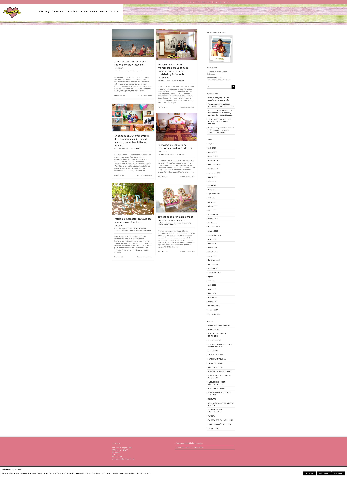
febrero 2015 (213, 302)
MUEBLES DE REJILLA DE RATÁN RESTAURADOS (219, 377)
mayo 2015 (212, 289)
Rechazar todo (323, 473)
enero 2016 (212, 256)
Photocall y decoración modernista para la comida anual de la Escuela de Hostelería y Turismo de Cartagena (173, 71)
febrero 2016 (213, 252)
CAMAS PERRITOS (214, 340)
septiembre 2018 (214, 235)
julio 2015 (212, 281)
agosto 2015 (213, 277)
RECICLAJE (212, 399)
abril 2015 (212, 293)
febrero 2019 (213, 219)
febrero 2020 (213, 206)
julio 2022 (212, 198)
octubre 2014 (213, 310)
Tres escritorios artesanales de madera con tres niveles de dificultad (219, 121)
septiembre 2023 (214, 194)
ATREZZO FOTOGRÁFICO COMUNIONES (217, 335)
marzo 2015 (212, 297)
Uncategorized (137, 71)
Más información (119, 95)
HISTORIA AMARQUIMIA (217, 359)
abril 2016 (212, 244)
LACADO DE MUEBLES (140, 228)
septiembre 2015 (214, 273)
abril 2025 (212, 148)
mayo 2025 (212, 144)
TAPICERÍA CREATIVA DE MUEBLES (123, 230)
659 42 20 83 (219, 78)
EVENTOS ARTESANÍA (216, 355)
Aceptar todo (338, 473)
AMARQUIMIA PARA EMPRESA (219, 325)
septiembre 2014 (214, 314)
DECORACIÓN (180, 223)
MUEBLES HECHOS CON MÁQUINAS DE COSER (216, 383)
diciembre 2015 (214, 260)
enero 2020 (212, 210)
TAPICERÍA (188, 223)
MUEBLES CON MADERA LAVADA (220, 371)
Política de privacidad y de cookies (189, 443)
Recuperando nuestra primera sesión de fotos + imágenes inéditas (130, 64)
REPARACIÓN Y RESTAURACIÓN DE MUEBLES (221, 404)
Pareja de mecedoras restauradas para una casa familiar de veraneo (132, 222)
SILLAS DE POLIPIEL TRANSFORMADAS (215, 411)
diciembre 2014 (214, 306)
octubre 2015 (213, 268)
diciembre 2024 (214, 160)
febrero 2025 (213, 156)
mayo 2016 (212, 239)
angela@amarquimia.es (221, 80)
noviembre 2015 (214, 264)
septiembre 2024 (214, 173)
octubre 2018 (213, 231)
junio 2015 (212, 285)
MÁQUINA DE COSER (215, 367)
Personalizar (309, 473)
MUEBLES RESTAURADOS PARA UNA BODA (219, 394)
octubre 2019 (213, 214)
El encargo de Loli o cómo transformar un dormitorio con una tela (175, 148)
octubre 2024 (213, 169)
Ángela (119, 71)
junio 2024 (212, 185)
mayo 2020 (212, 202)
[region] (173, 472)
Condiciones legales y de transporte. (190, 447)
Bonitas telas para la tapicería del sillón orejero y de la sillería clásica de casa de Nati (221, 130)
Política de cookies (145, 473)
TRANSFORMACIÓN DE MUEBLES (142, 230)
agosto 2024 (213, 177)
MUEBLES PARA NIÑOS (216, 388)
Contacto (233, 2)
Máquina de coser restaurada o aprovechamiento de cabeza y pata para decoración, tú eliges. (220, 113)
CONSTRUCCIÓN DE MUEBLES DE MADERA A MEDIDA (220, 345)
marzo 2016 (212, 248)
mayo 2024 (212, 190)
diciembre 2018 (214, 227)
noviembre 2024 (214, 165)
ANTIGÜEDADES (213, 330)
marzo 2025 (212, 152)
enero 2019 (212, 223)
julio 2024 (212, 181)
